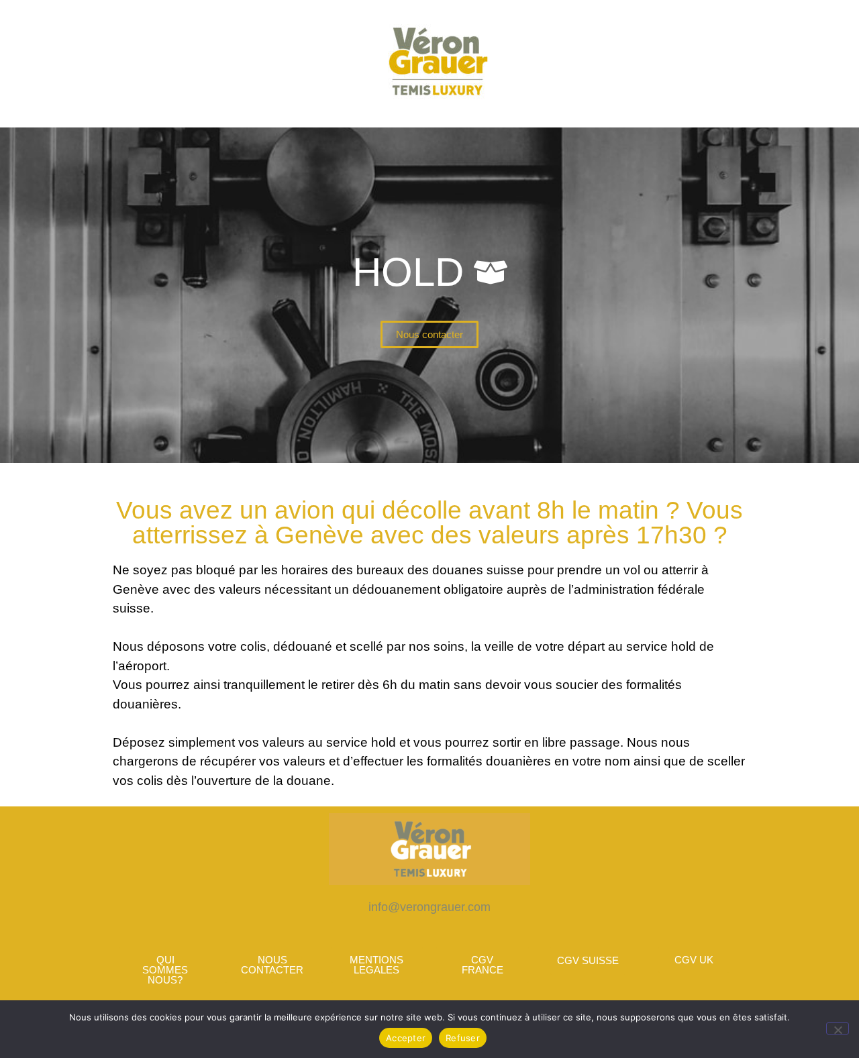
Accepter (405, 1038)
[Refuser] (837, 1028)
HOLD (408, 272)
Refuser (463, 1038)
